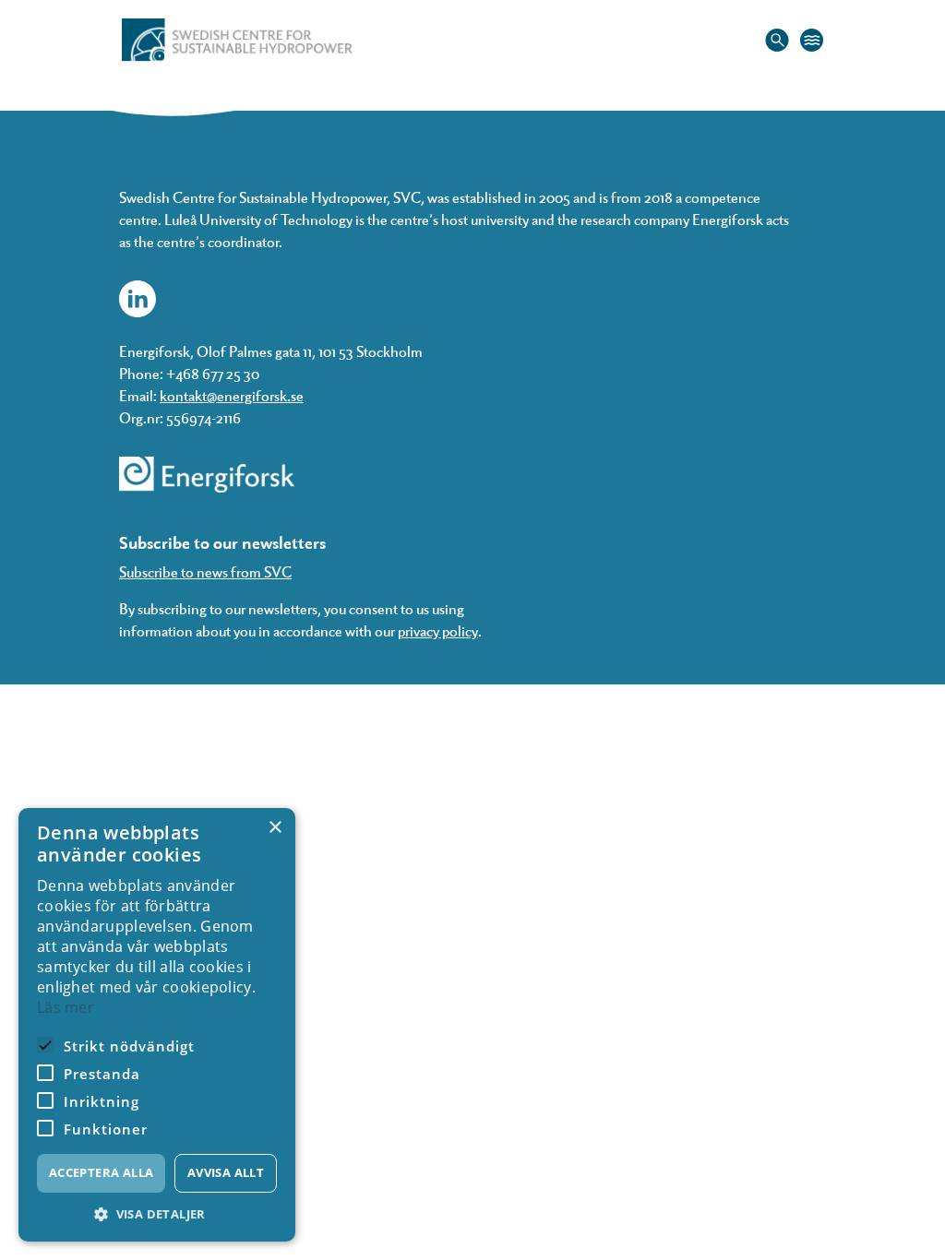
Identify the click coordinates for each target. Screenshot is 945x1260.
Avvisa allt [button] (225, 1172)
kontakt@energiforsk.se (232, 395)
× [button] (274, 828)
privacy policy (438, 630)
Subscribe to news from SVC (205, 571)
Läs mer (65, 1007)
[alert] (156, 1025)
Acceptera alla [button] (101, 1172)
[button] (157, 1214)
